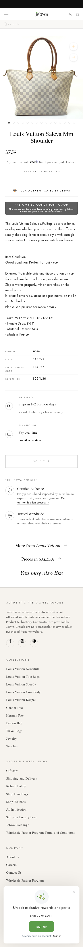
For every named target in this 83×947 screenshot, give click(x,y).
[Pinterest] (34, 643)
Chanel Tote (14, 707)
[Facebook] (10, 643)
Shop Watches (16, 801)
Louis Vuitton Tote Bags (23, 676)
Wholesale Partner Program (25, 880)
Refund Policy (16, 786)
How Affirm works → (30, 440)
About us (12, 857)
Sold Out (41, 461)
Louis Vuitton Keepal (21, 699)
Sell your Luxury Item (21, 817)
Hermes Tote (15, 715)
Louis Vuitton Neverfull (22, 669)
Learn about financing (41, 171)
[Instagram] (22, 643)
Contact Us (13, 872)
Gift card (12, 770)
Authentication (16, 809)
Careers (11, 864)
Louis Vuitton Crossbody (23, 692)
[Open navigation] (6, 14)
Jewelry (11, 738)
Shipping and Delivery (21, 778)
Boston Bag (14, 723)
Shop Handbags (17, 794)
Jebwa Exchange (17, 825)
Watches (12, 746)
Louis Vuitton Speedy (21, 684)
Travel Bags (14, 730)
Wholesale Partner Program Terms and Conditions (40, 832)
